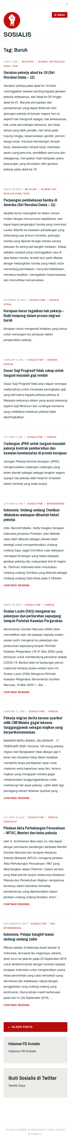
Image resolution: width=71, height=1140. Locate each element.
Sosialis (17, 34)
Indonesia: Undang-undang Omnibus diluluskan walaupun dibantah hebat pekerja (32, 514)
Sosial (8, 304)
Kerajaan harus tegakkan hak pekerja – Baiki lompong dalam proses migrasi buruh (34, 315)
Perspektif (10, 821)
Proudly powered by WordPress (25, 1129)
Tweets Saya (16, 1085)
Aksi (52, 923)
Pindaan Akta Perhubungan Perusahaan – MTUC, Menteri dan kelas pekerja (34, 830)
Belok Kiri (28, 61)
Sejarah (43, 61)
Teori (15, 66)
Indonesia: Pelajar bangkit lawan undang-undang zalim (29, 937)
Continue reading (25, 585)
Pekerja (54, 300)
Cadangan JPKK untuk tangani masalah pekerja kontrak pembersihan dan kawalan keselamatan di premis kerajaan (35, 448)
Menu (61, 15)
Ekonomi (52, 359)
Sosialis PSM (37, 300)
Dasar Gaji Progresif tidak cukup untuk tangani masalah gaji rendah (34, 373)
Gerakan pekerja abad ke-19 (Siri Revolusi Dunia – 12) (29, 75)
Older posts (22, 1027)
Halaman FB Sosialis (22, 1051)
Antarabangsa (56, 503)
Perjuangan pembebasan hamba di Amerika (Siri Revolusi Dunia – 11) (30, 202)
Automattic (35, 1134)
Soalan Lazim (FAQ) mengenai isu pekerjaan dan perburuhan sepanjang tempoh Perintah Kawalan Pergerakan (33, 615)
